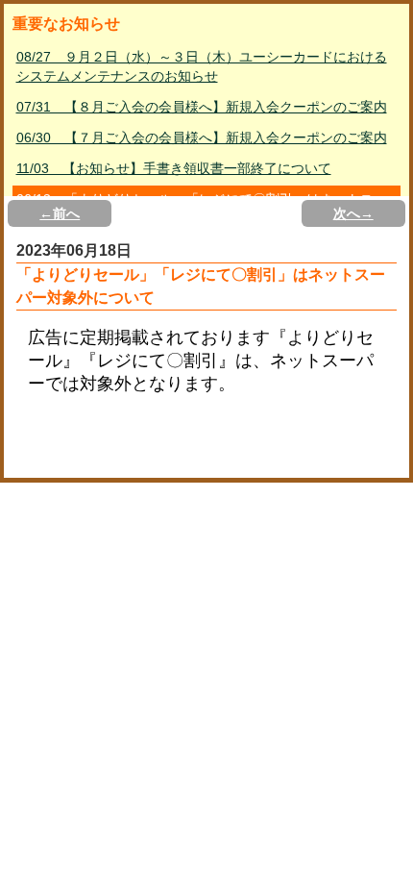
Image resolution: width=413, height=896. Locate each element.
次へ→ (353, 213)
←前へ (59, 213)
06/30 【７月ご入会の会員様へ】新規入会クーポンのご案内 (201, 137)
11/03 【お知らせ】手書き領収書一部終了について (173, 168)
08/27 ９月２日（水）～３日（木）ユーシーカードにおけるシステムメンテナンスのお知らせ (201, 66)
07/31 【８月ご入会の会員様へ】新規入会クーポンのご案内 (201, 106)
